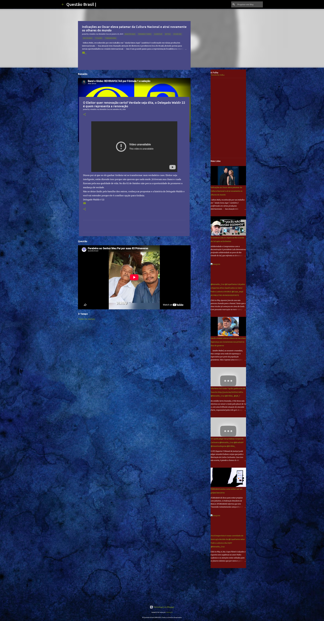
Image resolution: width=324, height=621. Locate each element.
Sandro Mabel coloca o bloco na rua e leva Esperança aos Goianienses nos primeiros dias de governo (228, 342)
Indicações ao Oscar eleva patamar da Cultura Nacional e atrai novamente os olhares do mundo (226, 191)
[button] (84, 114)
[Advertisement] (202, 109)
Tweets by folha (217, 75)
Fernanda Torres (144, 34)
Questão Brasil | (81, 4)
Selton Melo (87, 38)
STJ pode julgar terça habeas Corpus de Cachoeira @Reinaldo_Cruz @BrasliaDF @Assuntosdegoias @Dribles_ (227, 442)
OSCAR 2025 (177, 34)
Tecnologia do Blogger (163, 607)
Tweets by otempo (86, 319)
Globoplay (158, 34)
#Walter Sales (130, 34)
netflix (167, 34)
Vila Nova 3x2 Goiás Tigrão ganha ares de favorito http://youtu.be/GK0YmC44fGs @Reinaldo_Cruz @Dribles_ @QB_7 (228, 392)
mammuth (169, 612)
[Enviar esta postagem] (84, 204)
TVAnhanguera (110, 38)
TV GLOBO (98, 38)
